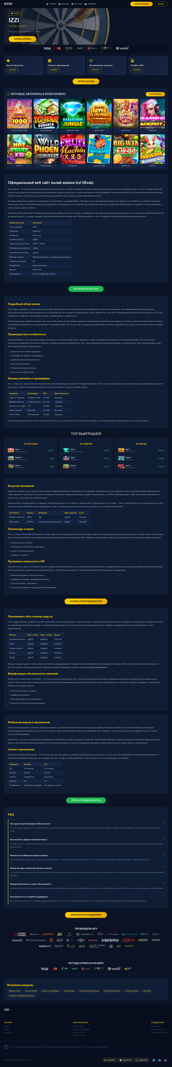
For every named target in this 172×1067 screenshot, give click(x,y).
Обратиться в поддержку (86, 915)
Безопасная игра (157, 1029)
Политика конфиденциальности (21, 996)
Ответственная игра (112, 991)
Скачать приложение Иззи (86, 601)
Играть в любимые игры (86, 800)
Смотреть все (155, 94)
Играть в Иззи (86, 81)
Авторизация (69, 991)
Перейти (12, 70)
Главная (7, 1026)
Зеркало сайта (14, 991)
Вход (161, 4)
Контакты (147, 991)
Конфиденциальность (159, 1032)
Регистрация (141, 4)
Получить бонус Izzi (86, 289)
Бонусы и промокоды (50, 991)
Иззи (8, 4)
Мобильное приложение (89, 991)
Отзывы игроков (131, 991)
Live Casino (8, 1032)
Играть (7, 1029)
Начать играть (22, 39)
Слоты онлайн (31, 991)
